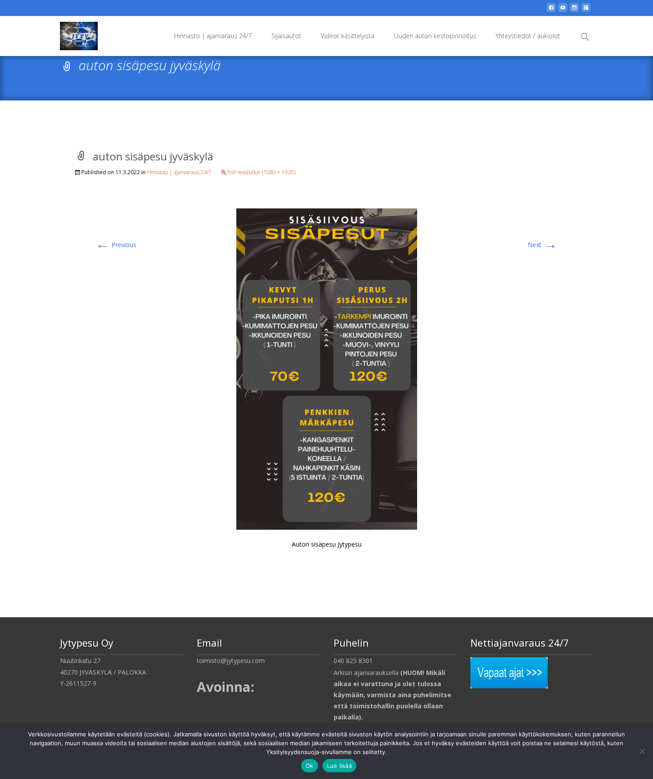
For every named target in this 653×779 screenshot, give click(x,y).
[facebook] (551, 11)
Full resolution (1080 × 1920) (261, 172)
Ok (310, 765)
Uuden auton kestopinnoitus (435, 36)
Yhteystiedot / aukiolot (528, 36)
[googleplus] (585, 11)
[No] (641, 751)
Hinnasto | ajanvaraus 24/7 (213, 36)
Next (542, 244)
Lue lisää (339, 765)
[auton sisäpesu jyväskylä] (326, 368)
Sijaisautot (286, 36)
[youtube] (562, 11)
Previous (116, 244)
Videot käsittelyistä (347, 36)
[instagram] (574, 11)
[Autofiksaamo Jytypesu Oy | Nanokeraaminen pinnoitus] (72, 34)
